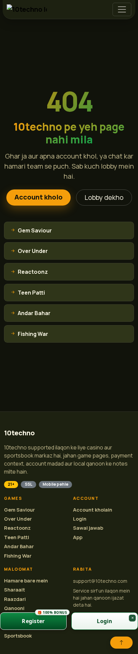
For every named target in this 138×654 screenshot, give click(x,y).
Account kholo (38, 197)
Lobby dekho (104, 197)
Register (44, 618)
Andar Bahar (19, 546)
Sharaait (14, 589)
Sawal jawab (88, 528)
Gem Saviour (19, 510)
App (77, 537)
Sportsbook (18, 636)
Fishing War (17, 556)
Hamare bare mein (26, 580)
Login (79, 519)
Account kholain (92, 510)
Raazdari (15, 599)
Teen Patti (16, 537)
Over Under (18, 519)
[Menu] (122, 9)
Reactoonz (17, 528)
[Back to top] (121, 643)
